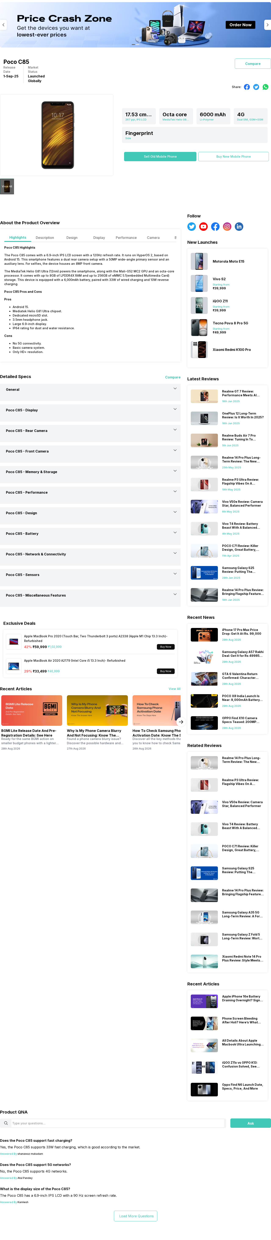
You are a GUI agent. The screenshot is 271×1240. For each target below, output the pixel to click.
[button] (160, 156)
